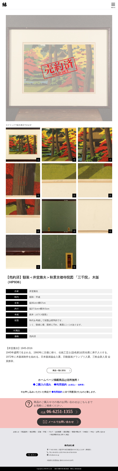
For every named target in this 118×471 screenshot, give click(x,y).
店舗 (39, 432)
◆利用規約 (69, 384)
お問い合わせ (100, 432)
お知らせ (16, 432)
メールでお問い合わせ (61, 422)
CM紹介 (85, 432)
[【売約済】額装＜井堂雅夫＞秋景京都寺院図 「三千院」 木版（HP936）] (23, 144)
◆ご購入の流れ (42, 384)
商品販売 (24, 432)
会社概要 (58, 432)
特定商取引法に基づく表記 (60, 434)
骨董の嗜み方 (76, 432)
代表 (57, 411)
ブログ (50, 432)
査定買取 (33, 432)
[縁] (4, 4)
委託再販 (66, 432)
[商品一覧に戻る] (59, 370)
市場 (44, 432)
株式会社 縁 (69, 445)
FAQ (92, 432)
